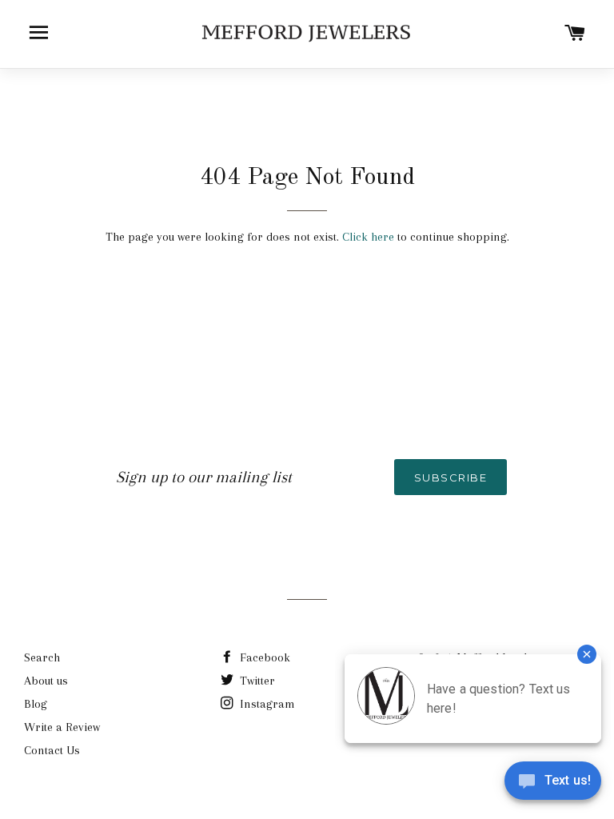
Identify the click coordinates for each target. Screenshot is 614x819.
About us (46, 680)
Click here (368, 237)
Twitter (256, 680)
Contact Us (52, 750)
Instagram (266, 704)
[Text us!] (553, 785)
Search (42, 657)
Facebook (263, 657)
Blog (35, 704)
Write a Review (62, 727)
